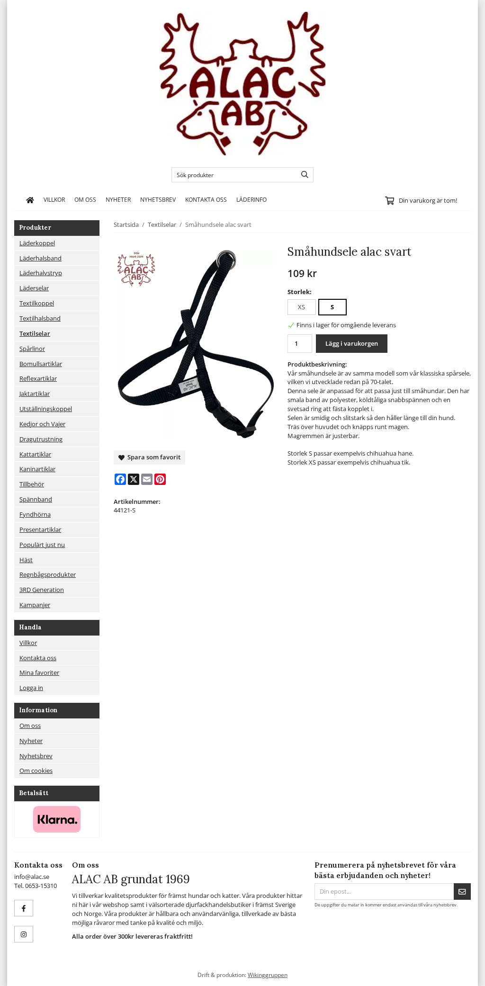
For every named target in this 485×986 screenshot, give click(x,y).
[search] (302, 175)
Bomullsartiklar (40, 363)
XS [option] (301, 307)
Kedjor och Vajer (42, 424)
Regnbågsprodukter (47, 574)
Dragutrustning (41, 439)
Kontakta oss (206, 199)
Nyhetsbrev (158, 199)
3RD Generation (41, 589)
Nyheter (118, 199)
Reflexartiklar (38, 378)
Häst (26, 560)
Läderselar (34, 288)
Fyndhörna (35, 514)
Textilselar (34, 333)
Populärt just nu (42, 544)
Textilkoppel (36, 303)
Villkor (54, 199)
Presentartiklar (40, 529)
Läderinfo (251, 199)
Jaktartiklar (34, 393)
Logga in (31, 687)
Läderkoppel (37, 243)
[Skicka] (462, 891)
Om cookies (36, 770)
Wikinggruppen (267, 974)
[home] (30, 199)
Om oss (85, 199)
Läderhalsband (40, 258)
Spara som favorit (152, 457)
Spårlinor (32, 348)
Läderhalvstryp (40, 273)
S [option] (332, 307)
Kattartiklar (35, 454)
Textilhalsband (40, 318)
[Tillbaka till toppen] (465, 973)
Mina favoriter (39, 672)
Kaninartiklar (37, 469)
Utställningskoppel (45, 408)
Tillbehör (31, 484)
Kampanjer (34, 605)
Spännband (35, 499)
